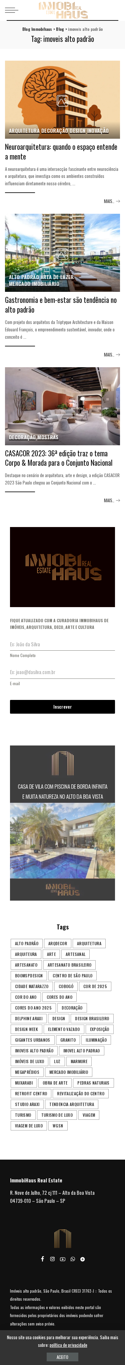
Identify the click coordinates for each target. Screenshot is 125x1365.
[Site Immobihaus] (83, 1259)
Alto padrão (24, 277)
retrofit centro (31, 1093)
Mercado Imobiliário (34, 284)
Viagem (89, 1115)
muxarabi (24, 1083)
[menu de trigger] (13, 10)
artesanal (75, 954)
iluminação (96, 1040)
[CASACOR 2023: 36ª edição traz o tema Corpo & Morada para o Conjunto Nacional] (62, 406)
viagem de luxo (29, 1125)
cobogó (66, 986)
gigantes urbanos (32, 1040)
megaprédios (27, 1072)
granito (68, 1040)
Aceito (62, 1357)
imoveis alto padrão (34, 1050)
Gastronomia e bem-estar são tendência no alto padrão (61, 305)
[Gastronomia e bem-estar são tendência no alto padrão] (62, 253)
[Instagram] (53, 1259)
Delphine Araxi (28, 1018)
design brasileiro (92, 1018)
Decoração (54, 131)
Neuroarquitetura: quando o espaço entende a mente (61, 151)
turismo (23, 1115)
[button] (62, 823)
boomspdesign (29, 975)
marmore (79, 1061)
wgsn (58, 1125)
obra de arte (55, 1083)
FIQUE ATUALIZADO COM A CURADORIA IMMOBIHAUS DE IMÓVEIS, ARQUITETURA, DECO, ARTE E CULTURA (59, 624)
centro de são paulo (72, 975)
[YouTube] (63, 1259)
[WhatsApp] (73, 1259)
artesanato (26, 965)
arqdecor (57, 943)
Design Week (26, 1029)
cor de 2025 (95, 986)
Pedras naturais (93, 1083)
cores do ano (59, 997)
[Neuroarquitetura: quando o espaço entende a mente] (62, 100)
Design (77, 131)
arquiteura (26, 954)
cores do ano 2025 (33, 1008)
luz (57, 1061)
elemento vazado (64, 1029)
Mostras (48, 437)
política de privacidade (68, 1345)
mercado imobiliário (68, 1072)
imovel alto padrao (81, 1050)
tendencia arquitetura (71, 1104)
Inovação (98, 131)
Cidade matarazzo (32, 986)
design (58, 1018)
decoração (72, 1008)
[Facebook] (42, 1259)
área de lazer (57, 277)
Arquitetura (24, 131)
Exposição (99, 1029)
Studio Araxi (27, 1104)
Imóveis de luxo (29, 1061)
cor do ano (26, 997)
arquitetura (89, 943)
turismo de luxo (57, 1115)
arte (51, 954)
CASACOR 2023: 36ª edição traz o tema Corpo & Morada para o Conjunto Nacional (59, 458)
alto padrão (26, 943)
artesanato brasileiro (70, 965)
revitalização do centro (80, 1093)
